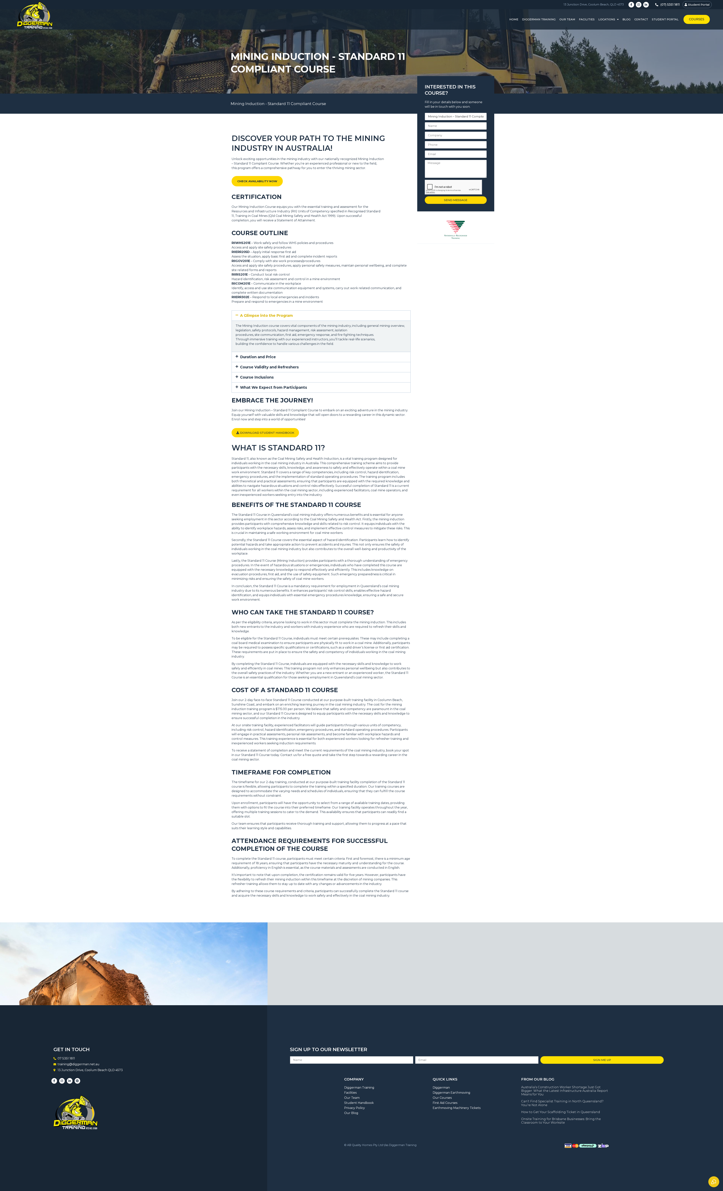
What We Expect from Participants (273, 387)
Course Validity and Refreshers (269, 367)
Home (513, 19)
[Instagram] (638, 5)
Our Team (567, 19)
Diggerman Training (539, 19)
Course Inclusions (257, 377)
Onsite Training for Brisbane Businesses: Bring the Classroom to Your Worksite (561, 1120)
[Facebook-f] (631, 5)
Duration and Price (258, 357)
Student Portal (665, 19)
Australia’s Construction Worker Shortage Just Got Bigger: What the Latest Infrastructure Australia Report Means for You (564, 1090)
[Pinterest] (77, 1081)
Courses (696, 19)
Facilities (587, 19)
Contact (641, 19)
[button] (321, 316)
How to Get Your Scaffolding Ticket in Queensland (560, 1112)
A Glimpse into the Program (266, 315)
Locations (606, 19)
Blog (626, 19)
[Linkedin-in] (646, 5)
